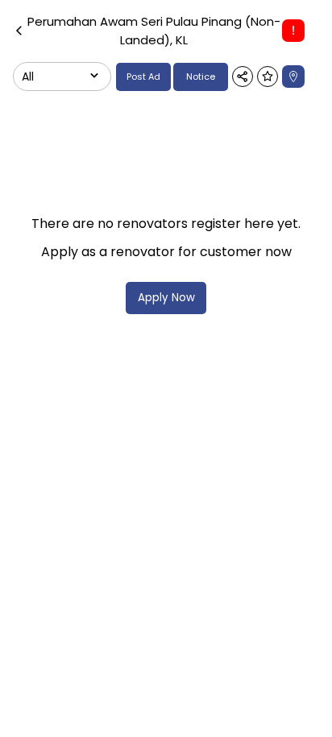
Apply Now (166, 297)
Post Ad (143, 76)
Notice (200, 76)
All (28, 76)
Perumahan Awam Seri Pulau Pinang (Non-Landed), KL (153, 30)
